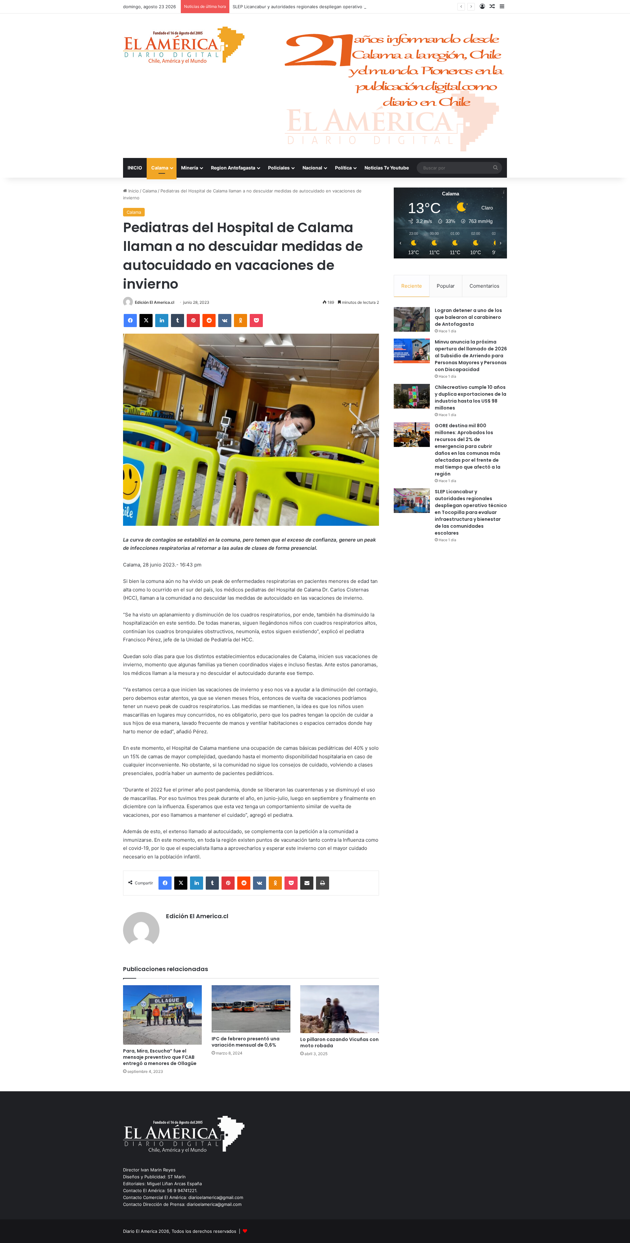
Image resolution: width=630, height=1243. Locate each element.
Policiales (279, 167)
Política (343, 167)
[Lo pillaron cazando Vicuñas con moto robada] (339, 1009)
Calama (159, 167)
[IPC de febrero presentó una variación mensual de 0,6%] (251, 1008)
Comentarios (484, 286)
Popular (446, 286)
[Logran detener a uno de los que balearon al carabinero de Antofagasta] (412, 319)
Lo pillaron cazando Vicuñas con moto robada (339, 1042)
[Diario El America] (183, 47)
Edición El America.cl (154, 302)
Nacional (312, 167)
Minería (189, 167)
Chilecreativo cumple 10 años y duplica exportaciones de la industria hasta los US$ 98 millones (470, 397)
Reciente (411, 286)
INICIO (135, 167)
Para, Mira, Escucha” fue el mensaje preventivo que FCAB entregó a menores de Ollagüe (160, 1057)
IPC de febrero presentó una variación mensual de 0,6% (246, 1041)
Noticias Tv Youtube (387, 167)
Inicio (133, 190)
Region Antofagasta (233, 167)
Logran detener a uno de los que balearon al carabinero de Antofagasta (468, 317)
